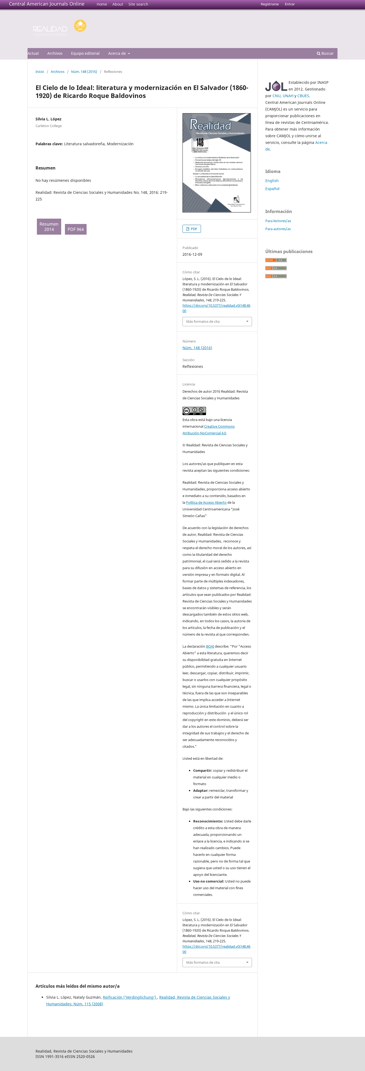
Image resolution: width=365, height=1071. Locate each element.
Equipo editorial (85, 53)
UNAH (288, 95)
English (272, 180)
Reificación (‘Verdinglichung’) (130, 997)
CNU (277, 95)
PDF (193, 228)
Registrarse (270, 4)
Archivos (55, 53)
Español (272, 188)
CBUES (303, 95)
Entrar (290, 4)
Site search (138, 4)
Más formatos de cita (203, 321)
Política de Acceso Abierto (206, 502)
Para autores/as (278, 228)
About (117, 4)
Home (102, 4)
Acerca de (117, 53)
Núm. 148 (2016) (84, 71)
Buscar (327, 53)
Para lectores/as (278, 220)
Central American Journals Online (46, 4)
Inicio (40, 71)
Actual (33, 53)
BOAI (210, 646)
